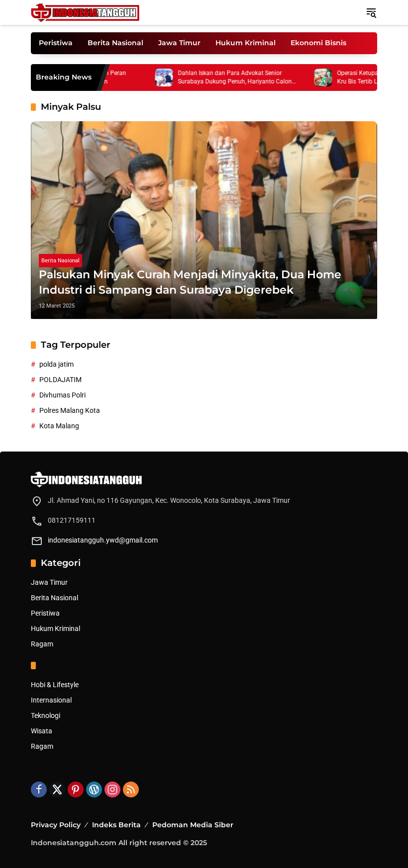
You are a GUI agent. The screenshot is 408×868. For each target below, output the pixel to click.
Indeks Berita (116, 824)
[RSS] (131, 789)
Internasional (51, 700)
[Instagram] (112, 789)
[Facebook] (39, 789)
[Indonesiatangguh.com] (85, 12)
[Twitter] (57, 789)
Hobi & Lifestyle (55, 685)
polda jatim (56, 364)
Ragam (42, 644)
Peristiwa (45, 613)
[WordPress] (94, 789)
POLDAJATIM (60, 380)
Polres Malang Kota (69, 410)
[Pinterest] (76, 789)
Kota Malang (59, 426)
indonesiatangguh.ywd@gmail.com (103, 540)
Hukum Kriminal (55, 628)
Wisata (41, 731)
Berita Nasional (60, 260)
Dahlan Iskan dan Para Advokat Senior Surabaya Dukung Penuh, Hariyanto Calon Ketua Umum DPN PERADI (218, 78)
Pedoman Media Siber (192, 824)
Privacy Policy (56, 824)
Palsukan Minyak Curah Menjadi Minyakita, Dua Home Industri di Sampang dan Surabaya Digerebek (190, 282)
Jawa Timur (49, 582)
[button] (371, 12)
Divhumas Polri (62, 395)
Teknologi (45, 715)
